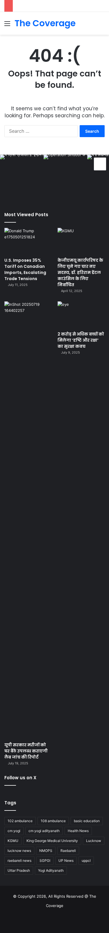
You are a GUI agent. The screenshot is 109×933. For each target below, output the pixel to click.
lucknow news (19, 850)
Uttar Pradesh (19, 870)
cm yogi (14, 831)
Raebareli (68, 850)
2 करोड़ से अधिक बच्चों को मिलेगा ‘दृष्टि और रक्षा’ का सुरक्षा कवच (81, 340)
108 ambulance (53, 821)
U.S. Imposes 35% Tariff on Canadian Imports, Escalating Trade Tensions (25, 269)
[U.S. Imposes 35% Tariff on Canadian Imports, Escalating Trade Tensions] (27, 241)
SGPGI (45, 860)
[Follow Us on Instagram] (100, 163)
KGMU (13, 840)
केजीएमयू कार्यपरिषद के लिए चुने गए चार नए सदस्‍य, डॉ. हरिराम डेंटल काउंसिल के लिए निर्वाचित (80, 272)
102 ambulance (20, 821)
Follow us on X (20, 778)
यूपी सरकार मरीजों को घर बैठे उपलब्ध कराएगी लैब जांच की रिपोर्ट (26, 751)
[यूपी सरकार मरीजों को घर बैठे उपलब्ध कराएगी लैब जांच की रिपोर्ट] (27, 520)
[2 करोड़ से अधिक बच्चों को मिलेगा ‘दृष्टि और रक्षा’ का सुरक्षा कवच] (81, 314)
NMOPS (45, 850)
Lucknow (93, 840)
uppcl (86, 860)
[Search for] (102, 25)
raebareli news (19, 860)
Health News (78, 831)
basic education (87, 821)
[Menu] (7, 25)
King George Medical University (52, 840)
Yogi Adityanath (51, 870)
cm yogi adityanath (44, 831)
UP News (66, 860)
